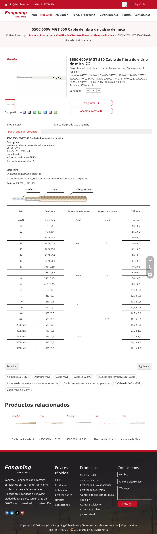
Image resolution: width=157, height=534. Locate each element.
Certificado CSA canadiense (95, 485)
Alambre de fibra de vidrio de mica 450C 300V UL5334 (133, 439)
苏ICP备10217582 (59, 530)
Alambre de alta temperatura (97, 494)
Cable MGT (62, 376)
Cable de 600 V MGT (128, 383)
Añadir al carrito (89, 111)
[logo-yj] (18, 469)
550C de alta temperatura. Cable (116, 376)
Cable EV (85, 499)
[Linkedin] (12, 512)
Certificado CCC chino (92, 490)
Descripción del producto (23, 131)
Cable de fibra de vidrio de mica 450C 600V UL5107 (24, 439)
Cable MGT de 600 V (18, 389)
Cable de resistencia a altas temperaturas (88, 383)
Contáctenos (62, 504)
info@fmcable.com (18, 4)
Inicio (58, 480)
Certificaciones (63, 495)
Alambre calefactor (91, 504)
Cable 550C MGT (83, 376)
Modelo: (12, 124)
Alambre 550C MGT (18, 376)
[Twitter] (17, 512)
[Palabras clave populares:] (124, 4)
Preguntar (89, 103)
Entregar (127, 504)
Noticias (59, 500)
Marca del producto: (66, 124)
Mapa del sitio (129, 525)
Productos (61, 485)
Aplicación (61, 490)
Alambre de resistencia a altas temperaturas (32, 383)
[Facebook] (7, 512)
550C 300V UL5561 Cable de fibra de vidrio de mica (78, 439)
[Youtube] (22, 512)
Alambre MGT (42, 376)
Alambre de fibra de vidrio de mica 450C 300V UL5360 (106, 439)
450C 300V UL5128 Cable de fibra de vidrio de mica (51, 439)
